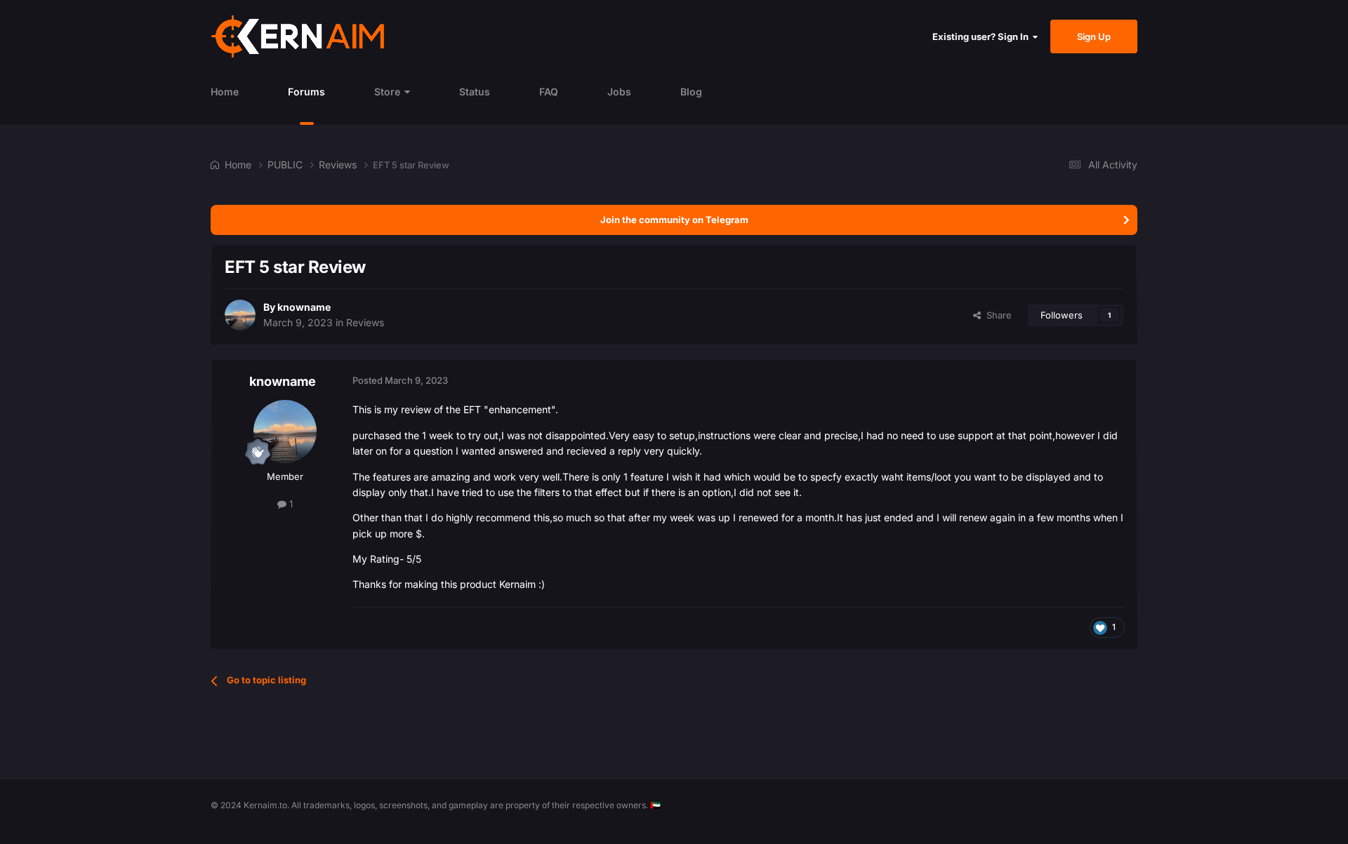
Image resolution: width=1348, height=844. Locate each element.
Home (225, 92)
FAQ (548, 92)
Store (387, 92)
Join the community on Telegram (674, 219)
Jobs (619, 92)
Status (474, 92)
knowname (304, 307)
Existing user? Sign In (982, 36)
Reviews (365, 322)
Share (996, 315)
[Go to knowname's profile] (240, 315)
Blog (691, 92)
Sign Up (1094, 36)
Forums (306, 92)
